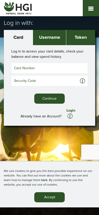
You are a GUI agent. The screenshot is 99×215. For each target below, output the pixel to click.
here (44, 180)
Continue (49, 98)
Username (49, 37)
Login (71, 110)
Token (81, 37)
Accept (49, 197)
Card (18, 37)
